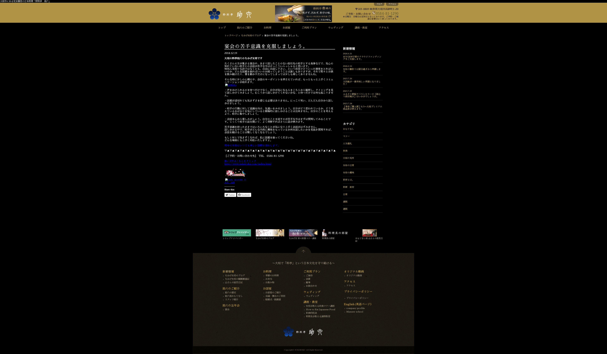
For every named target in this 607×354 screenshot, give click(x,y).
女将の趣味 (348, 172)
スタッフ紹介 (231, 299)
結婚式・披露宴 (273, 299)
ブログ (379, 4)
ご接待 (309, 275)
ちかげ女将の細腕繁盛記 (237, 279)
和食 (345, 151)
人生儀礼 (347, 143)
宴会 (227, 309)
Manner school (354, 312)
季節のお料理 (272, 275)
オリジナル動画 (354, 275)
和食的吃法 (311, 313)
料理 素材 (348, 187)
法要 (308, 279)
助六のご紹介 (244, 28)
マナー (346, 136)
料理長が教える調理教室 (318, 316)
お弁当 (268, 279)
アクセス (392, 4)
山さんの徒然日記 (234, 282)
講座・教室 (361, 28)
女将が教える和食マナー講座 (320, 306)
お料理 (267, 28)
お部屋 (286, 28)
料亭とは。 (348, 180)
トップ (222, 28)
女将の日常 (348, 165)
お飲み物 (269, 282)
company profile (355, 308)
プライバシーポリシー (357, 298)
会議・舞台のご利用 (275, 296)
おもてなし (348, 129)
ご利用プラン (309, 28)
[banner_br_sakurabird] (235, 177)
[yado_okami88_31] (235, 179)
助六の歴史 (230, 292)
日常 (345, 194)
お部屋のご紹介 (273, 292)
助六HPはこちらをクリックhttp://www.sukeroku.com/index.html (247, 162)
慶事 (308, 282)
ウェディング (335, 28)
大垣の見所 (348, 158)
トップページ (231, 35)
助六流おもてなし (234, 296)
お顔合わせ (311, 286)
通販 (345, 202)
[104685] (230, 85)
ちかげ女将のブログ (251, 35)
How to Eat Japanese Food (320, 309)
